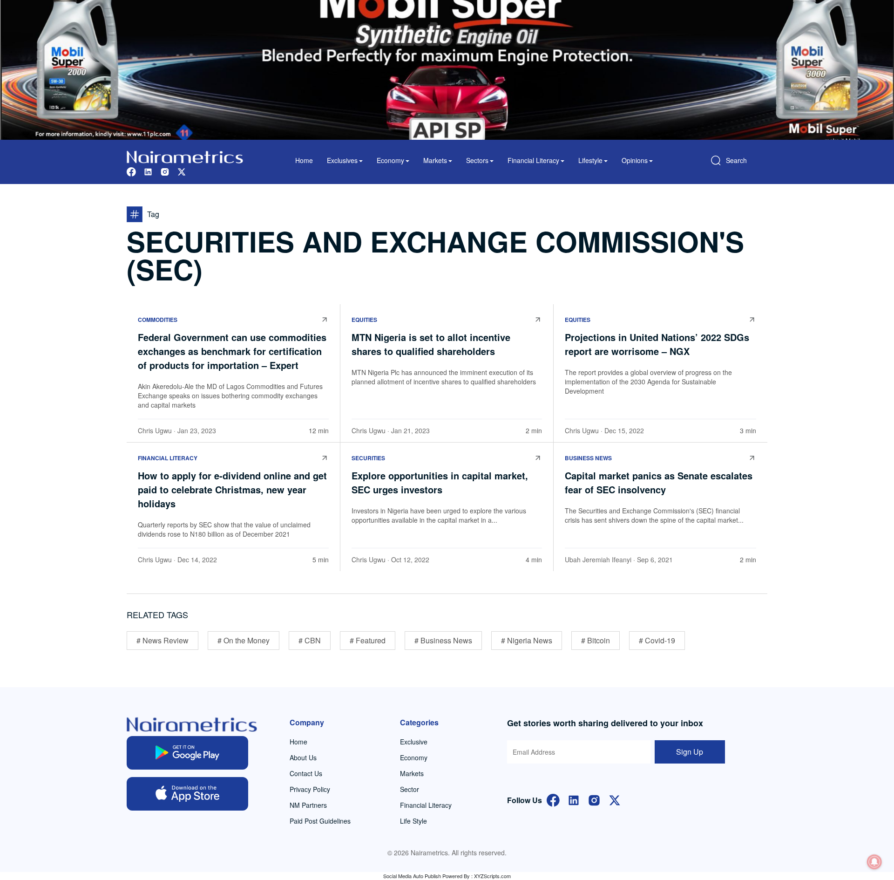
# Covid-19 (657, 640)
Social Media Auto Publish (412, 876)
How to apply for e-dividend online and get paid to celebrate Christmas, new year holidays (232, 489)
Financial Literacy (167, 458)
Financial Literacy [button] (533, 160)
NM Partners (308, 805)
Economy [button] (390, 160)
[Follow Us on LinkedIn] (573, 799)
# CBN (309, 640)
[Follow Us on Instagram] (594, 799)
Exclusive (413, 741)
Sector (409, 789)
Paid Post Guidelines (320, 820)
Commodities (157, 319)
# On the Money (243, 640)
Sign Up (689, 751)
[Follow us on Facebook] (131, 170)
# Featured (368, 640)
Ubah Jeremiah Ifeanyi (598, 559)
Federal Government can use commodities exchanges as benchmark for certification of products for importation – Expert (232, 351)
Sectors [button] (477, 160)
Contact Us (306, 773)
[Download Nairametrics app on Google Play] (187, 753)
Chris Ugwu (155, 430)
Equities (364, 319)
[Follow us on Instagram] (164, 170)
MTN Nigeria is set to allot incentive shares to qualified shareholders (431, 344)
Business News (588, 458)
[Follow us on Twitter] (181, 170)
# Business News (443, 640)
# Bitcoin (595, 640)
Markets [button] (435, 160)
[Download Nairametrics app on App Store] (187, 794)
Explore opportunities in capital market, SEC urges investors (440, 482)
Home (304, 160)
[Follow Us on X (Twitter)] (614, 799)
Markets (412, 773)
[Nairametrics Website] (185, 155)
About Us (303, 757)
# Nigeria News (526, 640)
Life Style (413, 820)
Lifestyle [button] (590, 160)
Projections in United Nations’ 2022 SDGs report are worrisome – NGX (657, 344)
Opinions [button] (635, 160)
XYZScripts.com (492, 876)
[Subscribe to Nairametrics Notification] (874, 861)
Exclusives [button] (342, 160)
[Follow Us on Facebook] (553, 799)
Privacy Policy (310, 789)
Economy (413, 757)
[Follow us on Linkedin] (148, 170)
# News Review (162, 640)
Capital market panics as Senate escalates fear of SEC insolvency (658, 482)
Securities (368, 458)
